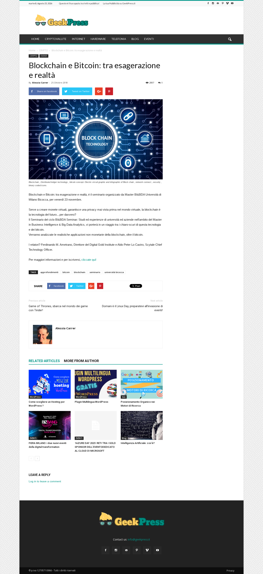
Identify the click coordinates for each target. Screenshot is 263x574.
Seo (124, 397)
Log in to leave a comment (45, 481)
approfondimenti (49, 272)
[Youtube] (232, 3)
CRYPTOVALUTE (55, 38)
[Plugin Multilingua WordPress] (96, 384)
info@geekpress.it (139, 539)
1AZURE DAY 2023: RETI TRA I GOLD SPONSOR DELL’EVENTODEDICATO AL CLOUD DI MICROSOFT (95, 447)
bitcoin (66, 272)
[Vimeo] (227, 3)
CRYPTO (33, 56)
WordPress (35, 397)
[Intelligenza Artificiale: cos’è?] (142, 425)
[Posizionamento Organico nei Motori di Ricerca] (142, 384)
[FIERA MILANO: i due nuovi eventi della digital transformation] (50, 425)
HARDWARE (98, 38)
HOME (35, 38)
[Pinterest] (222, 3)
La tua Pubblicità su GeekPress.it (119, 3)
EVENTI (149, 38)
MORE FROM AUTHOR (81, 361)
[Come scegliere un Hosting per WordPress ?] (50, 384)
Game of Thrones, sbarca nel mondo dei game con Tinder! (58, 308)
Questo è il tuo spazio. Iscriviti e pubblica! (79, 3)
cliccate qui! (88, 259)
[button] (229, 39)
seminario (95, 272)
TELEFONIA (118, 38)
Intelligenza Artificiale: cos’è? (138, 443)
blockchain (79, 272)
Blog (124, 438)
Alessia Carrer (40, 82)
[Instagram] (213, 3)
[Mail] (218, 3)
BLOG (135, 38)
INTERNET (78, 38)
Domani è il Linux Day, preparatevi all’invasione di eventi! (132, 308)
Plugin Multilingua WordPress (91, 401)
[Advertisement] (164, 20)
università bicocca (114, 272)
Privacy (230, 570)
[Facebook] (208, 3)
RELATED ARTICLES (44, 361)
